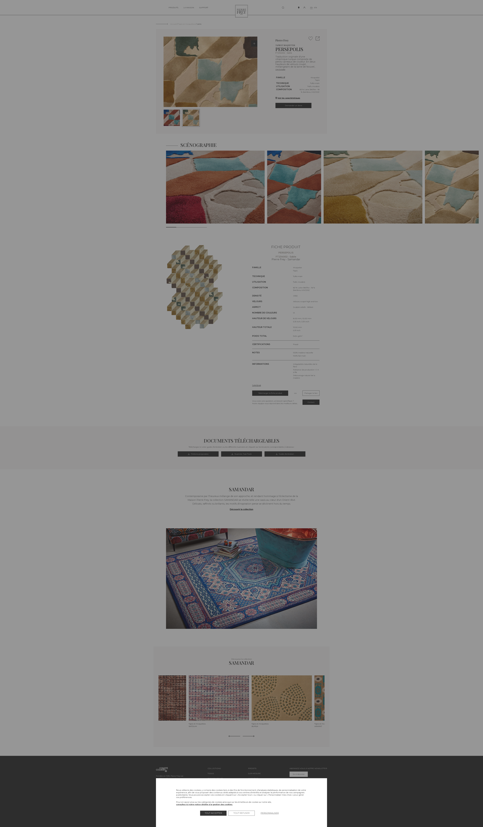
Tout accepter (213, 813)
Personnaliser (270, 813)
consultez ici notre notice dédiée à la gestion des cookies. (204, 804)
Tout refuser (241, 813)
